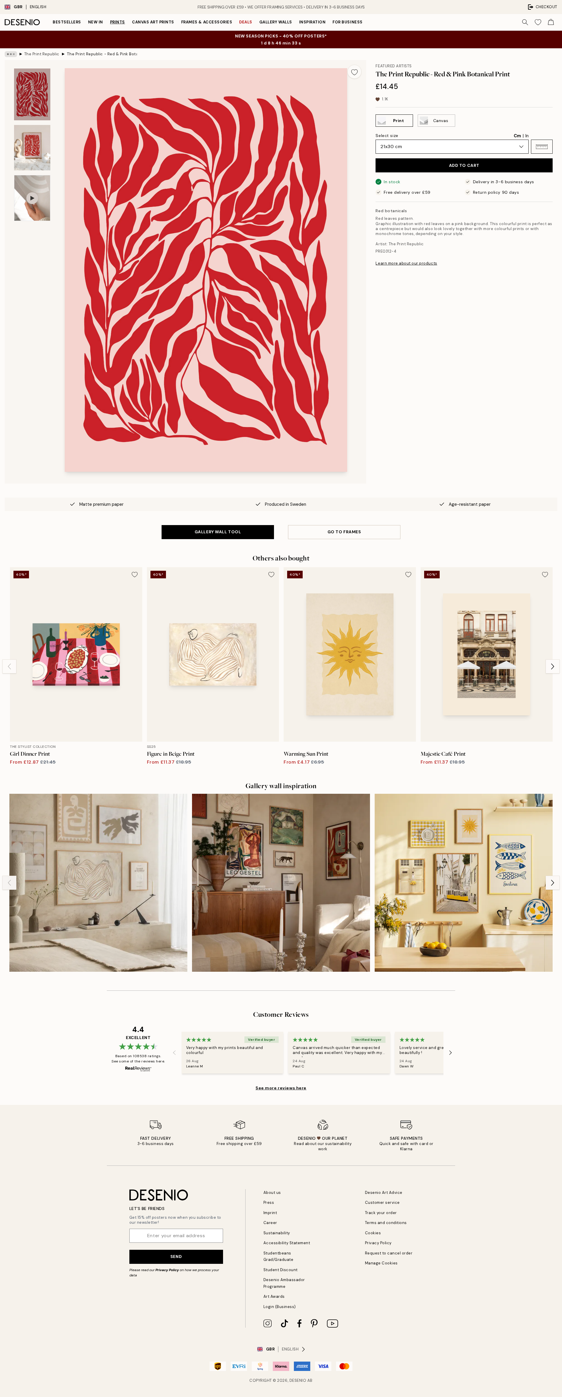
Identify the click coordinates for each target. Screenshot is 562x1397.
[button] (542, 147)
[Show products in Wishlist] (538, 22)
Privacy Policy (167, 1270)
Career (270, 1222)
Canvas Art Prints (153, 22)
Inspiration (312, 22)
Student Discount (280, 1269)
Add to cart (464, 165)
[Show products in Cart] (550, 22)
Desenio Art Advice (383, 1192)
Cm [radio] (517, 136)
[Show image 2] (32, 147)
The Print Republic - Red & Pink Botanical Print (102, 54)
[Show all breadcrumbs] (11, 54)
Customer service (382, 1202)
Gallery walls (275, 22)
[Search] (525, 22)
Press (268, 1202)
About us (272, 1192)
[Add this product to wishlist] (354, 72)
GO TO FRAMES (344, 531)
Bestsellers (67, 22)
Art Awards (274, 1296)
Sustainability (276, 1232)
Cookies (373, 1232)
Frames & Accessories (206, 22)
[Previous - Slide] (9, 666)
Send (176, 1256)
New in (95, 22)
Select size (387, 135)
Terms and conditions (386, 1222)
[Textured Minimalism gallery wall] (98, 883)
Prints (117, 22)
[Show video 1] (32, 198)
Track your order (381, 1212)
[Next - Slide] (553, 666)
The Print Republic (41, 54)
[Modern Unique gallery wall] (281, 883)
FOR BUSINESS (347, 22)
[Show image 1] (32, 94)
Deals (245, 22)
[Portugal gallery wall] (464, 883)
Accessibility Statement (286, 1242)
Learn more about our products (406, 263)
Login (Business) (279, 1306)
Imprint (270, 1212)
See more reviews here (281, 1088)
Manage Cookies (381, 1263)
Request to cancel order (389, 1253)
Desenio (297, 1380)
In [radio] (527, 136)
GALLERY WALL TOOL (218, 531)
